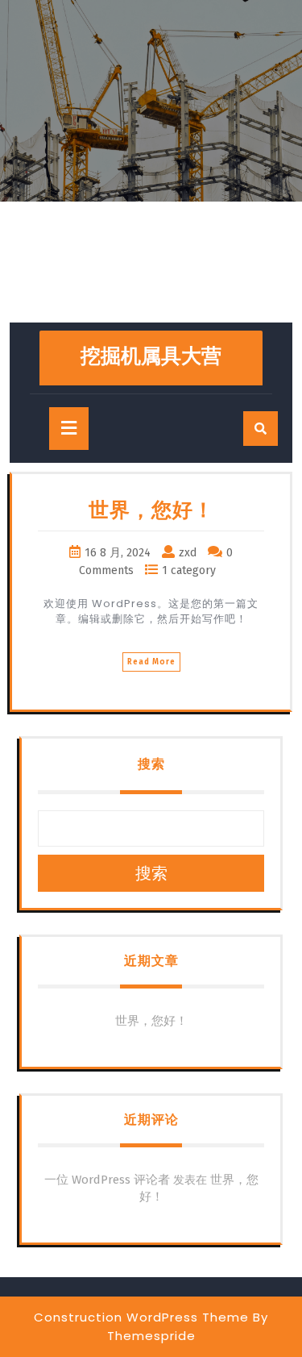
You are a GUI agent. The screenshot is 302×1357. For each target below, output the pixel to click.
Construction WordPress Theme (141, 1317)
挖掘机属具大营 (151, 356)
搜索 (151, 764)
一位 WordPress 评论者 (107, 1179)
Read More (151, 662)
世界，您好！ (151, 510)
